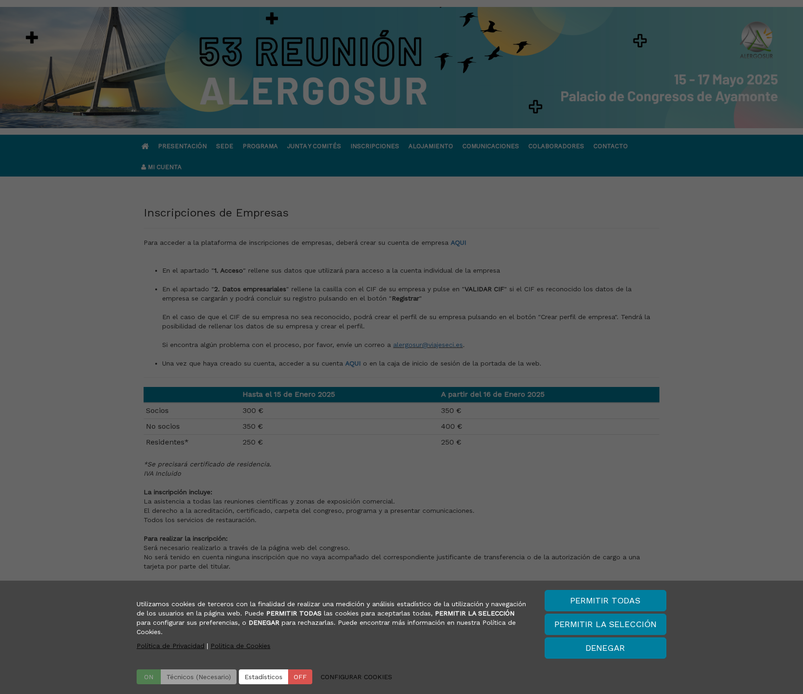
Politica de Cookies (240, 645)
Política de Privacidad (170, 645)
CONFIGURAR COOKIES (356, 677)
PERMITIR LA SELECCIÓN (605, 624)
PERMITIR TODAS (605, 600)
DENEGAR (605, 648)
